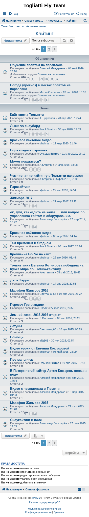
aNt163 (44, 340)
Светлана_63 (48, 293)
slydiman (45, 143)
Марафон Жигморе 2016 (29, 290)
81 (52, 79)
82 (57, 79)
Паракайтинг (20, 187)
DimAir (43, 307)
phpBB (36, 497)
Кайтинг (44, 33)
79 (41, 79)
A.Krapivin (46, 164)
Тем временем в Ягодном (30, 243)
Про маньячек (21, 359)
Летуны (16, 326)
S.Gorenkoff (47, 318)
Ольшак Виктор (49, 153)
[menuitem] (13, 14)
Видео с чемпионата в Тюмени (35, 388)
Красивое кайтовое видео (30, 140)
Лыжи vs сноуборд (25, 126)
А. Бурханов (47, 118)
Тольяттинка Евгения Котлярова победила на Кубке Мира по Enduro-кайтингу (46, 267)
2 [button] (49, 49)
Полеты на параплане (51, 74)
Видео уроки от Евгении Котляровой (39, 348)
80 (46, 79)
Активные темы (36, 26)
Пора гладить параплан (28, 150)
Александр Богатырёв (53, 219)
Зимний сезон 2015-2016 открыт (35, 315)
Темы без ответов (12, 26)
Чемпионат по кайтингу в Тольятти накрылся (46, 175)
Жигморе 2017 (21, 198)
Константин (47, 272)
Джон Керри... (21, 280)
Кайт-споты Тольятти (27, 115)
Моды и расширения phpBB (44, 508)
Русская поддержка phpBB (44, 502)
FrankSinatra (47, 129)
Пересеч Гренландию (27, 304)
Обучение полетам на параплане (36, 65)
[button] (54, 49)
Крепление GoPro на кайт (30, 254)
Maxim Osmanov (50, 92)
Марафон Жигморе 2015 (29, 403)
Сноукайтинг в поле (26, 420)
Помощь (16, 337)
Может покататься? (25, 161)
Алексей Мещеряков (52, 68)
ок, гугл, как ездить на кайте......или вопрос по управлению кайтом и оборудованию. (47, 214)
